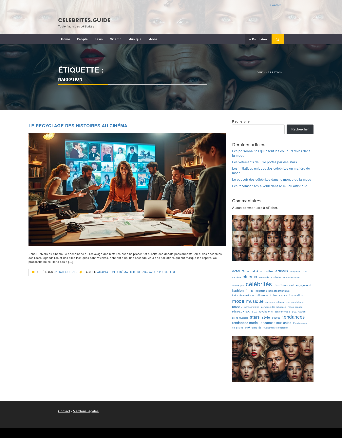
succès (276, 317)
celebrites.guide (84, 20)
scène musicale (240, 317)
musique (254, 301)
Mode (152, 39)
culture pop (238, 285)
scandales (299, 311)
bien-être (295, 271)
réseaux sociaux (244, 311)
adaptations (107, 272)
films (249, 290)
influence (262, 295)
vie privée (237, 327)
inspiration (296, 295)
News (99, 39)
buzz (304, 271)
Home (65, 39)
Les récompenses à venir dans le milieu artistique (269, 186)
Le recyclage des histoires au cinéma (77, 125)
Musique (135, 39)
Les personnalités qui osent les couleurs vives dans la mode (271, 153)
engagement (303, 285)
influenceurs (278, 295)
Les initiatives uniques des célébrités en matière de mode (271, 170)
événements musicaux (275, 327)
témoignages (300, 323)
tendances (293, 316)
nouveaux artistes (274, 301)
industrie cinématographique (272, 291)
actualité (252, 271)
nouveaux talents (295, 301)
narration (151, 272)
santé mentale (282, 311)
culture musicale (291, 277)
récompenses (295, 306)
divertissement (284, 285)
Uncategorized (66, 272)
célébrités (259, 284)
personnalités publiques (273, 306)
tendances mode (245, 322)
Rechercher (241, 121)
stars (255, 317)
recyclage (167, 272)
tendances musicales (275, 322)
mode (238, 300)
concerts (264, 277)
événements (253, 327)
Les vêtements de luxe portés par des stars (264, 162)
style (266, 317)
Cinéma (116, 39)
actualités (267, 271)
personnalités (251, 306)
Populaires (259, 39)
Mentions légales (86, 411)
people (237, 306)
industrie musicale (243, 295)
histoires (135, 272)
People (82, 39)
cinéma (122, 272)
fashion (238, 290)
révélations (266, 311)
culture (276, 277)
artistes (281, 270)
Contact (275, 5)
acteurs (238, 270)
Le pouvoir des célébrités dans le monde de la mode (271, 179)
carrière (236, 277)
